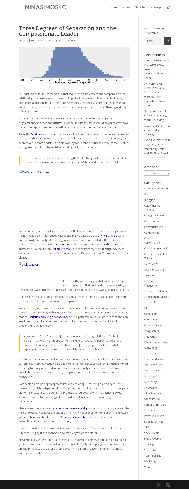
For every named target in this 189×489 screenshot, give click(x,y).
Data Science (152, 264)
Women (149, 467)
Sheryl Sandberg (107, 235)
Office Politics (152, 399)
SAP (146, 427)
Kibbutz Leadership (155, 342)
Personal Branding (155, 404)
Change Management (62, 40)
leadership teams (80, 417)
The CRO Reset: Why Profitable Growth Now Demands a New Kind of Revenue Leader (157, 69)
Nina (25, 40)
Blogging (149, 200)
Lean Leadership (154, 359)
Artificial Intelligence (156, 188)
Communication (153, 227)
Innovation (150, 336)
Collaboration (152, 221)
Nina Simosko (152, 393)
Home (113, 7)
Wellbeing (150, 461)
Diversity (149, 275)
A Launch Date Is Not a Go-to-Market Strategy (157, 130)
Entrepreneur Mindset (157, 296)
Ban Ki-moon (64, 244)
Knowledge (150, 348)
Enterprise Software (156, 291)
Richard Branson (61, 249)
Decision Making (154, 269)
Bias (146, 194)
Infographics (151, 331)
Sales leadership (153, 421)
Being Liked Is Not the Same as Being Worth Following (155, 115)
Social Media (151, 433)
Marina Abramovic (107, 244)
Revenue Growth (154, 416)
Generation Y (152, 313)
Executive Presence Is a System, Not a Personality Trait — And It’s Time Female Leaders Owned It (157, 148)
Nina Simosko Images (149, 7)
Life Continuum (153, 365)
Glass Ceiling (151, 319)
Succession (150, 450)
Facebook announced (43, 134)
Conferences (151, 232)
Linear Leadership (154, 370)
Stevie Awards (152, 438)
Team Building (152, 455)
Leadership (150, 353)
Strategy (149, 444)
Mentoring (150, 382)
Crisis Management (155, 248)
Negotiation (151, 387)
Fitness (148, 308)
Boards (64, 417)
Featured (149, 302)
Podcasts (149, 410)
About (126, 7)
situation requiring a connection (48, 317)
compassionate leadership (72, 408)
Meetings (149, 376)
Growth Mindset (153, 325)
